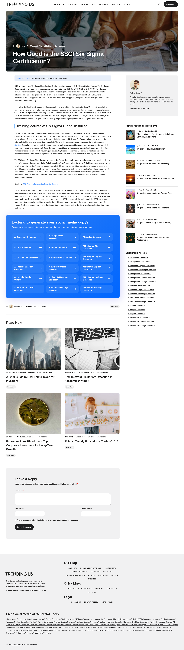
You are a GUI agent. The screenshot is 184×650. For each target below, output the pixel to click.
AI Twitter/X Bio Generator (141, 619)
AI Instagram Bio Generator (139, 274)
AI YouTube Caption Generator (116, 625)
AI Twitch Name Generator (36, 630)
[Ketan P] (135, 85)
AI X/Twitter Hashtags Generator (141, 326)
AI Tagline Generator (136, 314)
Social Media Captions (90, 568)
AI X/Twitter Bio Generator (139, 318)
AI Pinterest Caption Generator (141, 298)
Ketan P (141, 175)
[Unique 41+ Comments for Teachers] (130, 208)
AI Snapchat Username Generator (81, 630)
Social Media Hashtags (101, 572)
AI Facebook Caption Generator (141, 266)
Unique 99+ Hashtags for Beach (151, 149)
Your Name (19, 508)
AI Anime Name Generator (104, 630)
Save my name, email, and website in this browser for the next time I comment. (48, 520)
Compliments (110, 568)
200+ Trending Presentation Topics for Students (40, 184)
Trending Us (16, 644)
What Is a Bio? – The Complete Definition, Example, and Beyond (155, 135)
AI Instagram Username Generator (66, 625)
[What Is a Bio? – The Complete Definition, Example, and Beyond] (130, 135)
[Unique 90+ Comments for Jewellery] (130, 164)
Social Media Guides (75, 575)
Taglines (92, 579)
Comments (72, 568)
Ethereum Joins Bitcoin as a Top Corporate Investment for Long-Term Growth (29, 445)
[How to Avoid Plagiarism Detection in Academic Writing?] (92, 349)
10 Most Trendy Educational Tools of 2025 (91, 441)
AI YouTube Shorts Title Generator (157, 627)
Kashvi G (142, 146)
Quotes (91, 575)
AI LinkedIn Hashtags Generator (141, 294)
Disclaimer (76, 602)
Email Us (92, 592)
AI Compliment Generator (139, 262)
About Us (99, 589)
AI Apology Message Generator (126, 630)
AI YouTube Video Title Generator (131, 627)
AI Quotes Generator (136, 306)
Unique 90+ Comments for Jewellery (153, 164)
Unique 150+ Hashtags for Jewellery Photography (153, 238)
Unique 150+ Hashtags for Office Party (154, 222)
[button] (159, 4)
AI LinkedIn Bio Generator (139, 286)
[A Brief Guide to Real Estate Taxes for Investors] (33, 349)
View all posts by (139, 108)
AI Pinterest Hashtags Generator (141, 302)
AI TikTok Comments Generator (83, 627)
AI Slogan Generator (136, 310)
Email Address (86, 508)
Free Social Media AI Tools (79, 589)
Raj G (141, 131)
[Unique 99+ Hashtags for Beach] (130, 149)
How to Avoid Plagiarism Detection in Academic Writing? (88, 378)
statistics (18, 145)
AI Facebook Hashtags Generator (142, 270)
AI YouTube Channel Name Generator (28, 627)
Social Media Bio (79, 572)
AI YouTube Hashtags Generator (140, 625)
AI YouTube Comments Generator (92, 625)
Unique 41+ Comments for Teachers (153, 208)
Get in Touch (107, 602)
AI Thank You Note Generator (57, 630)
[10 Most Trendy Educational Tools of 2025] (92, 413)
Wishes (114, 575)
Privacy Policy (91, 602)
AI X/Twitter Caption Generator (141, 322)
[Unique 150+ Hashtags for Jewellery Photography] (130, 238)
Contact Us (170, 4)
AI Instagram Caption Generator (141, 278)
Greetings (103, 575)
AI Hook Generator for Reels (149, 630)
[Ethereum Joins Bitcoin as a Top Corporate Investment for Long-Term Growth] (33, 413)
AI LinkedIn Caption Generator (141, 290)
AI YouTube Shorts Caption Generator (57, 627)
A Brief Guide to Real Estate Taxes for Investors (30, 378)
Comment (19, 491)
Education (27, 78)
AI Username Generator (42, 633)
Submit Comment (24, 527)
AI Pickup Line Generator (23, 633)
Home (19, 78)
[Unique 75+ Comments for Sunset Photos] (130, 179)
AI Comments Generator (138, 258)
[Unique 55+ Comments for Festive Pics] (130, 194)
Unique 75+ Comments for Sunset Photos (155, 178)
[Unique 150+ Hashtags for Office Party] (130, 223)
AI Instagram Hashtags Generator (142, 282)
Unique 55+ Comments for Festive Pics (154, 193)
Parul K (141, 190)
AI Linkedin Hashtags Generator (110, 622)
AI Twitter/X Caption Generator (39, 622)
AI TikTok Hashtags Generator (106, 627)
